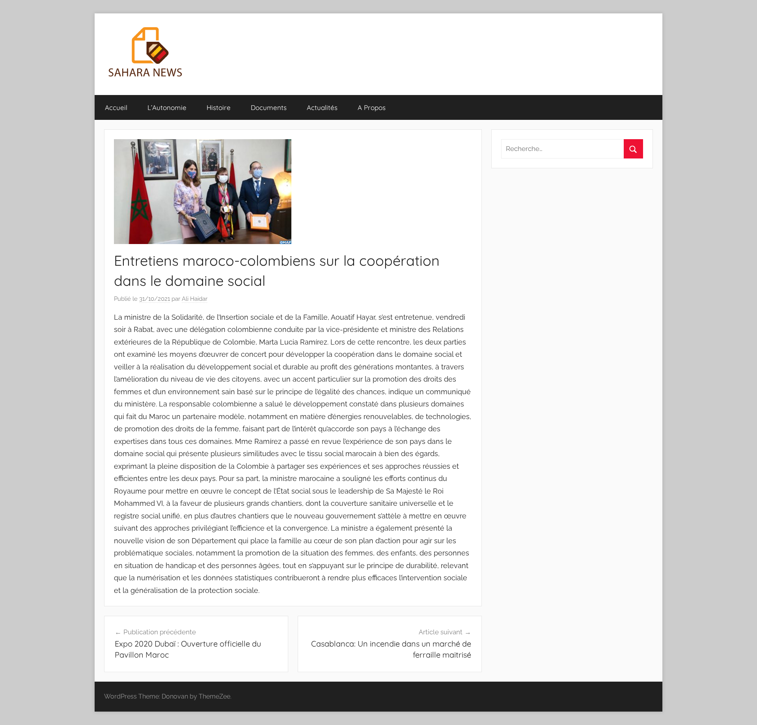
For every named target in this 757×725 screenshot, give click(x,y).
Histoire (219, 107)
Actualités (322, 107)
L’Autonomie (166, 107)
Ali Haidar (194, 298)
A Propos (372, 107)
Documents (269, 107)
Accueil (116, 107)
